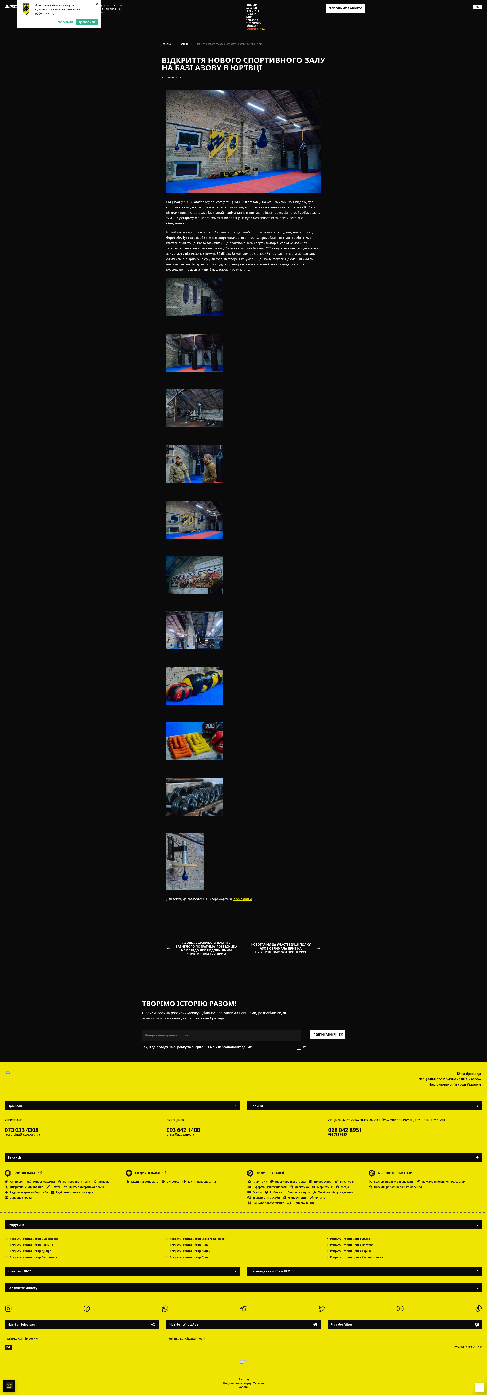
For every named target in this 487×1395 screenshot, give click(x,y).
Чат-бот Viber (341, 1324)
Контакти (252, 26)
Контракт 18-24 (255, 29)
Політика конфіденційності (185, 1338)
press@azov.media (180, 1134)
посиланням (242, 899)
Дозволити (87, 22)
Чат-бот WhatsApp (183, 1324)
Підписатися (324, 1034)
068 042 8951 (345, 1130)
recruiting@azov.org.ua (22, 1134)
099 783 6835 (337, 1134)
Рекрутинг (252, 11)
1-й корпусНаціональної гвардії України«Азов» (243, 1383)
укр (478, 6)
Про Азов (252, 20)
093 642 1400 (183, 1130)
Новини (251, 14)
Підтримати (254, 23)
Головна (251, 5)
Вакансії (251, 8)
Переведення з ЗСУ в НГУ (270, 1271)
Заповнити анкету (22, 1288)
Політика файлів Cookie (21, 1338)
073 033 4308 (21, 1130)
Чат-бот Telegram (21, 1324)
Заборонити (64, 22)
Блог (249, 17)
